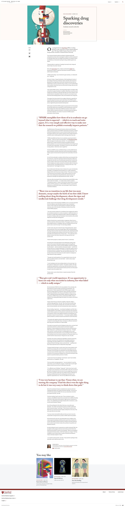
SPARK (71, 69)
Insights (3, 500)
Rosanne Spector (67, 31)
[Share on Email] (29, 56)
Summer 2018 (75, 14)
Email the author (57, 448)
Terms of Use (112, 492)
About (104, 492)
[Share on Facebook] (29, 50)
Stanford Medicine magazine (8, 495)
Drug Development (67, 14)
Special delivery (58, 478)
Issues (109, 2)
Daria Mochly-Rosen (73, 139)
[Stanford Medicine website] (6, 492)
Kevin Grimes (54, 69)
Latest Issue (120, 492)
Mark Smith (70, 32)
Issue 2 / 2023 (63, 476)
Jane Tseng (64, 48)
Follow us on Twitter (118, 505)
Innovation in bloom (42, 482)
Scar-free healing (76, 481)
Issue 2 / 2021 (81, 478)
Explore (116, 2)
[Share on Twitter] (29, 53)
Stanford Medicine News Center (8, 498)
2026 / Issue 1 (46, 480)
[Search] (122, 2)
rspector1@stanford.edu (68, 446)
